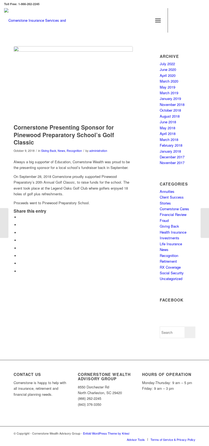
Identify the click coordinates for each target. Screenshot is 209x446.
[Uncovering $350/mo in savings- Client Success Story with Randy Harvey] (205, 223)
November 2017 (172, 162)
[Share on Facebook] (20, 217)
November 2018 (172, 104)
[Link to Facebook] (176, 20)
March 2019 (169, 92)
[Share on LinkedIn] (20, 255)
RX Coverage (170, 267)
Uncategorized (171, 278)
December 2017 (172, 156)
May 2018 (167, 127)
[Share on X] (20, 224)
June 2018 (168, 121)
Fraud (164, 220)
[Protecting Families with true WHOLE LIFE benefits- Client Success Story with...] (4, 223)
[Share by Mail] (20, 271)
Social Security (172, 272)
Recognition (74, 151)
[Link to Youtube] (201, 20)
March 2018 (169, 139)
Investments (169, 237)
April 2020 (168, 75)
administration (98, 151)
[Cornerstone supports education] (73, 83)
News (61, 151)
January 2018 (170, 151)
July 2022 (167, 63)
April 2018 (168, 133)
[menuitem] (158, 20)
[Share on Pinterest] (20, 248)
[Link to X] (184, 20)
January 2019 (170, 98)
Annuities (167, 191)
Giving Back (48, 151)
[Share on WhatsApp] (20, 240)
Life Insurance (171, 243)
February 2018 (171, 145)
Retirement (168, 261)
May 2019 (167, 87)
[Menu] (158, 20)
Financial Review (173, 214)
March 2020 (169, 81)
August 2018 (170, 116)
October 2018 (170, 110)
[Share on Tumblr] (20, 263)
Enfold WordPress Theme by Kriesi (106, 433)
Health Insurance (173, 232)
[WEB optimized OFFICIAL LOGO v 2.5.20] (41, 20)
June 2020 (168, 69)
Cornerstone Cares (174, 208)
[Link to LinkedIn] (193, 20)
